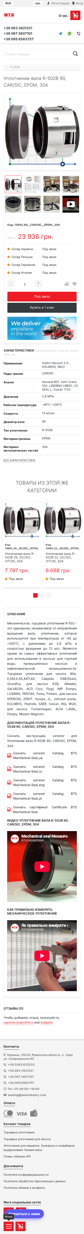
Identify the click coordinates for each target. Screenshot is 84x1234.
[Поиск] (75, 53)
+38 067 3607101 (18, 33)
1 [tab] (35, 595)
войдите (47, 1022)
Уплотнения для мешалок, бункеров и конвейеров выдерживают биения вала (39, 1148)
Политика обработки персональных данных (35, 1181)
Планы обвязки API (17, 1156)
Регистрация (59, 3)
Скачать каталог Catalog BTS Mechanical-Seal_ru (45, 769)
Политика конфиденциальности (26, 1174)
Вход (79, 3)
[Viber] (78, 33)
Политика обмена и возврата (24, 1187)
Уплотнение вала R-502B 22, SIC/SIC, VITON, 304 (60, 557)
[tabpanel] (21, 544)
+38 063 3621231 (18, 28)
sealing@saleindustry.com (27, 1095)
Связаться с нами (24, 1213)
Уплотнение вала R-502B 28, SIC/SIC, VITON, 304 (20, 557)
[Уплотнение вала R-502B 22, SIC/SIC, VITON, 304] (62, 520)
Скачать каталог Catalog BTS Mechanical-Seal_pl (45, 796)
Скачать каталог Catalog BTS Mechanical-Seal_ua (45, 755)
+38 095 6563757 (19, 39)
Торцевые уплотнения (19, 1132)
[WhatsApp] (69, 33)
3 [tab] (49, 595)
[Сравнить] (67, 284)
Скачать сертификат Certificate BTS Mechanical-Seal (45, 809)
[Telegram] (60, 33)
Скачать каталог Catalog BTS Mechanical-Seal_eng (45, 782)
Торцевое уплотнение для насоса (27, 1139)
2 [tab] (42, 595)
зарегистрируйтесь (18, 1022)
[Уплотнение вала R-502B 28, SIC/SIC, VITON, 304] (22, 520)
